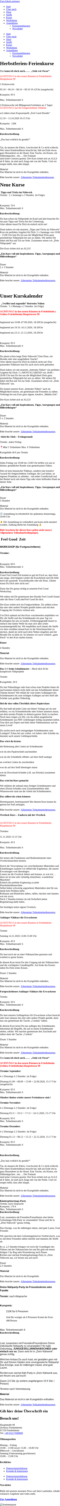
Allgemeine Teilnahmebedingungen (38, 280)
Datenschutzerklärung (16, 1468)
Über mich (11, 9)
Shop (8, 12)
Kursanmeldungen (21, 26)
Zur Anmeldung (8, 1499)
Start (8, 6)
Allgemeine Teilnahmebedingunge (37, 177)
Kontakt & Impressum (17, 1471)
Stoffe (9, 15)
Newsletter (17, 28)
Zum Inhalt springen (10, 1)
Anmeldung (12, 23)
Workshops (11, 20)
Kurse (9, 17)
